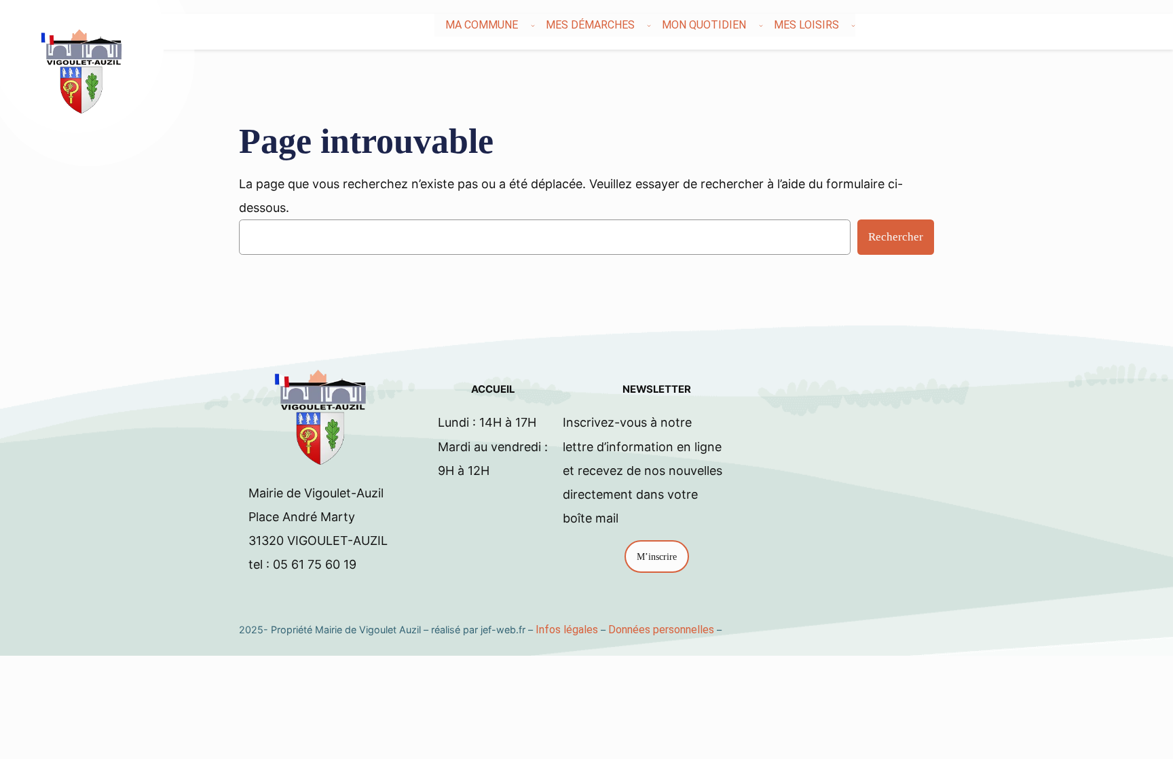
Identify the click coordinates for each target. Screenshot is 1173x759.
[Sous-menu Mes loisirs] (853, 25)
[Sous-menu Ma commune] (533, 25)
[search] (1106, 25)
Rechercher (895, 236)
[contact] (1115, 25)
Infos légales (567, 629)
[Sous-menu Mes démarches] (649, 25)
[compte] (1123, 25)
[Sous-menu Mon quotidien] (761, 25)
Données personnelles (661, 629)
